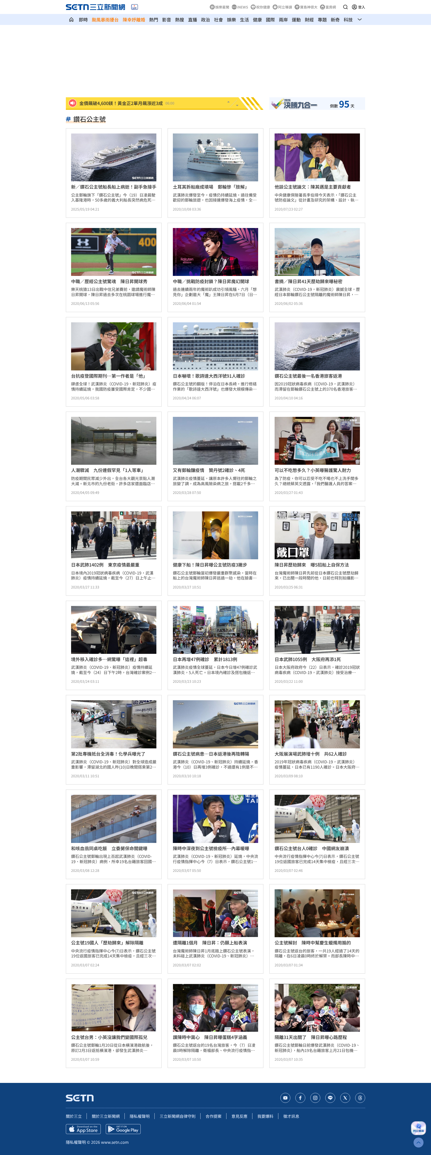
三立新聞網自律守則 (178, 1116)
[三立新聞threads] (360, 1098)
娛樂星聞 (222, 6)
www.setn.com (115, 1142)
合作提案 (213, 1116)
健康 (257, 19)
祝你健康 (263, 6)
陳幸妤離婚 (134, 19)
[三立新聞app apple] (83, 1129)
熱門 (153, 19)
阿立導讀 (285, 6)
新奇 (335, 19)
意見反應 (239, 1116)
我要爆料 (265, 1116)
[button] (345, 7)
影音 (166, 19)
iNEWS (242, 6)
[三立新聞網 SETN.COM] (71, 19)
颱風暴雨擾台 (105, 19)
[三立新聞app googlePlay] (123, 1129)
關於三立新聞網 (106, 1116)
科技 (348, 19)
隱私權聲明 (140, 1116)
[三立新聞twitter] (345, 1098)
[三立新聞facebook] (300, 1098)
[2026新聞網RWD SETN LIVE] (134, 7)
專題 (322, 19)
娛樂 (231, 19)
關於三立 (74, 1116)
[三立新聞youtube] (285, 1098)
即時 (83, 19)
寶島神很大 (309, 6)
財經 (309, 19)
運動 (296, 19)
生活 (244, 19)
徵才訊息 (291, 1116)
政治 (205, 19)
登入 (361, 6)
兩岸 (283, 19)
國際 (270, 19)
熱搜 (179, 19)
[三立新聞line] (330, 1098)
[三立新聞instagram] (315, 1098)
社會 (218, 19)
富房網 (330, 6)
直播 (192, 19)
